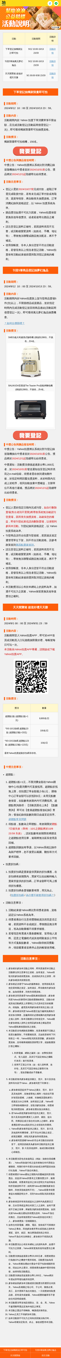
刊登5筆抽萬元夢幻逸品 (45, 1350)
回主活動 (46, 1355)
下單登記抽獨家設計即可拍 (15, 1350)
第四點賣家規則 (25, 544)
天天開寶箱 (15, 1355)
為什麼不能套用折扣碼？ (40, 895)
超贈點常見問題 (17, 819)
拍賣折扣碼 (17, 895)
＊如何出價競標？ (14, 323)
